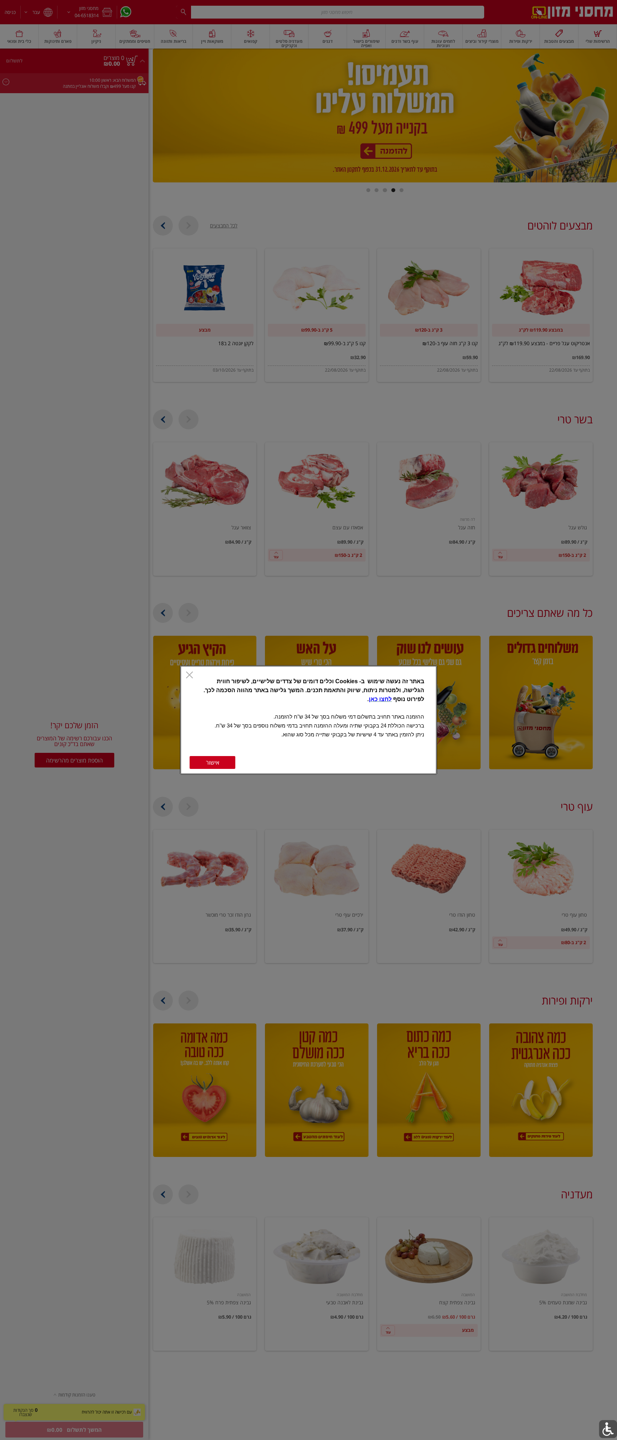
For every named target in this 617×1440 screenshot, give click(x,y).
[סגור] (189, 675)
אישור (212, 762)
